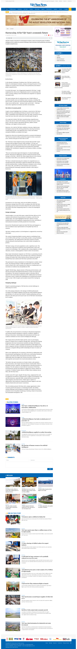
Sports (43, 9)
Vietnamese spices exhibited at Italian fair (33, 517)
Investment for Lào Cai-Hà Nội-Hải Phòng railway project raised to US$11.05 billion (29, 490)
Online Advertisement (61, 60)
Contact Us (69, 1)
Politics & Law (13, 9)
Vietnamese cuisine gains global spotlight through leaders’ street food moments (63, 229)
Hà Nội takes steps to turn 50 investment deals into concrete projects (62, 144)
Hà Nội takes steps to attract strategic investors (63, 150)
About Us (64, 1)
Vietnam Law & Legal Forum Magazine (47, 1)
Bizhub (56, 1)
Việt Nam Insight (8, 13)
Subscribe (58, 57)
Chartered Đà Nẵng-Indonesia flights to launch (35, 583)
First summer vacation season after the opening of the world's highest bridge (66, 92)
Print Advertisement (60, 58)
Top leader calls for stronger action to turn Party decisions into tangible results (63, 117)
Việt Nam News (38, 5)
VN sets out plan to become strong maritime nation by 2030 (63, 108)
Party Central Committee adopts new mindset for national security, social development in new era (63, 112)
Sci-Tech (25, 9)
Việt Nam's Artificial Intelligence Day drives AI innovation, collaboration (35, 406)
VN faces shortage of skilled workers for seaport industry (35, 544)
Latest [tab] (58, 66)
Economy (20, 9)
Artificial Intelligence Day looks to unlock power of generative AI (36, 419)
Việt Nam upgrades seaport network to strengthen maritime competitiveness (63, 201)
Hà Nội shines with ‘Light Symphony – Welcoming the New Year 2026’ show (63, 129)
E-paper (58, 53)
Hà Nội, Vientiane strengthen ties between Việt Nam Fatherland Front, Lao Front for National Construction (62, 85)
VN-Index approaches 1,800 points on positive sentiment (45, 506)
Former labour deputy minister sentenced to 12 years (66, 77)
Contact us (60, 643)
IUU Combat (15, 13)
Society (31, 9)
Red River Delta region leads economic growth (35, 610)
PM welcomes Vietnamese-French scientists (66, 98)
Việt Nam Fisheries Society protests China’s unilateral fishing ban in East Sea (63, 210)
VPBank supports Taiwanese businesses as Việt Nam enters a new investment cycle (28, 507)
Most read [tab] (67, 66)
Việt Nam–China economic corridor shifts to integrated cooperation (11, 507)
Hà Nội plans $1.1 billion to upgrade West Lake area (63, 133)
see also (10, 475)
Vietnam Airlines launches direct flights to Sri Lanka (45, 490)
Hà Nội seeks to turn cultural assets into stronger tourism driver (63, 159)
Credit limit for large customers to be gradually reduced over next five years (35, 557)
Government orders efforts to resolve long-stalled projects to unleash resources (12, 490)
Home (8, 28)
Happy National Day (31, 13)
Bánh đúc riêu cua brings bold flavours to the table (62, 232)
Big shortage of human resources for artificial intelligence (34, 446)
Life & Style (37, 9)
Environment (49, 9)
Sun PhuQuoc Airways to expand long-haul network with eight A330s (63, 191)
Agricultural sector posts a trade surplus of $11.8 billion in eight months (37, 570)
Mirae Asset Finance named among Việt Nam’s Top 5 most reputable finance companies (63, 187)
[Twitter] (46, 35)
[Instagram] (50, 35)
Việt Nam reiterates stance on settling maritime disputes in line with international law (63, 206)
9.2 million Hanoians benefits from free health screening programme (63, 126)
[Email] (52, 35)
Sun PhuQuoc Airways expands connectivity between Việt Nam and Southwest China (63, 183)
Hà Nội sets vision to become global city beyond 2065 (63, 165)
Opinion (55, 9)
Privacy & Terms (66, 643)
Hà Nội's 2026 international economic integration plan (63, 147)
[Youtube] (48, 35)
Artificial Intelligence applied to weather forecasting (36, 432)
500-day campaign (22, 13)
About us (55, 643)
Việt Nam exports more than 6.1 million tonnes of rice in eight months (37, 531)
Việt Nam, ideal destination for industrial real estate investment (36, 624)
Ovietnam (60, 1)
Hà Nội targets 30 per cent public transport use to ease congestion (62, 162)
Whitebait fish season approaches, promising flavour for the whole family (63, 224)
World (60, 9)
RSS (70, 643)
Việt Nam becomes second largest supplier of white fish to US (37, 597)
